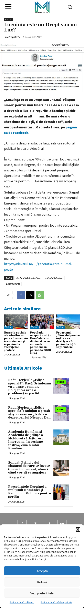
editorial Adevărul (53, 278)
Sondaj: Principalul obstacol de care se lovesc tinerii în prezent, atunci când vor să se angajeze (29, 468)
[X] (30, 295)
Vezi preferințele (42, 593)
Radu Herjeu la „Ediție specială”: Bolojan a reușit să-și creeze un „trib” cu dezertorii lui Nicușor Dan (29, 413)
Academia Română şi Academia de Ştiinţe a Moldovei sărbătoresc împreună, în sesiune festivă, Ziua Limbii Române (25, 440)
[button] (78, 529)
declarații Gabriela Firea (28, 278)
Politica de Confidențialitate (56, 602)
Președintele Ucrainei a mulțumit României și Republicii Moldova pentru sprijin (29, 492)
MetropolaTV (12, 37)
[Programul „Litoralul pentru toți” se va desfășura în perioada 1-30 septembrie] (68, 321)
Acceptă (42, 571)
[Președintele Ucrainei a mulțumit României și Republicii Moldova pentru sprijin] (61, 492)
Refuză (42, 582)
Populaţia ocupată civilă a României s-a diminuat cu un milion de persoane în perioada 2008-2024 (41, 343)
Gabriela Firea (13, 283)
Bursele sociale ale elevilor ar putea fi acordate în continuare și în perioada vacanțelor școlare (16, 341)
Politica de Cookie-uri (22, 602)
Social (8, 19)
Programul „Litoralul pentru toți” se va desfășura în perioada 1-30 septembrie (68, 340)
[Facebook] (21, 295)
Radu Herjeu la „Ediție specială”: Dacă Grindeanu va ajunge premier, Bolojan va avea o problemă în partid (29, 386)
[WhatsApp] (40, 295)
